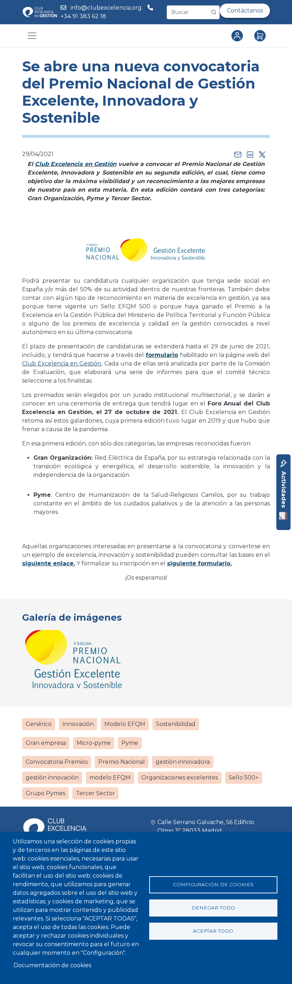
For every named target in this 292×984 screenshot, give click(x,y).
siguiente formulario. (199, 563)
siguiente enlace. (48, 563)
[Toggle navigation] (32, 36)
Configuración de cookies (213, 884)
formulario (162, 355)
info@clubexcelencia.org (106, 7)
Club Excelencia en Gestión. (62, 363)
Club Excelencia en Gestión (75, 164)
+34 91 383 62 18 (84, 16)
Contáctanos (245, 10)
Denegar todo (213, 907)
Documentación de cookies (52, 965)
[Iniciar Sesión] (238, 35)
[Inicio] (39, 12)
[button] (146, 253)
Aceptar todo (213, 931)
